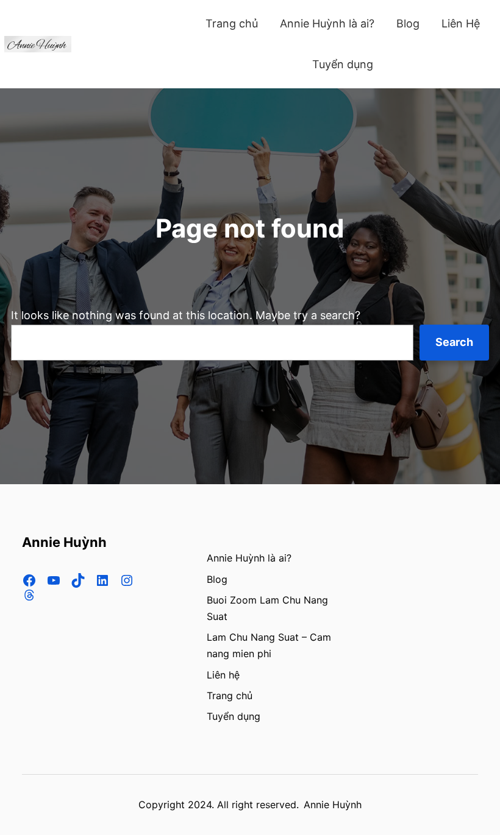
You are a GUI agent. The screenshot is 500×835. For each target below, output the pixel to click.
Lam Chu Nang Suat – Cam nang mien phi (269, 645)
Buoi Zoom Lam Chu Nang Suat (267, 608)
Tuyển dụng (233, 716)
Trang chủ (229, 695)
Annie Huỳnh (64, 542)
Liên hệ (223, 675)
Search (454, 342)
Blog (217, 579)
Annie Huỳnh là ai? (249, 558)
